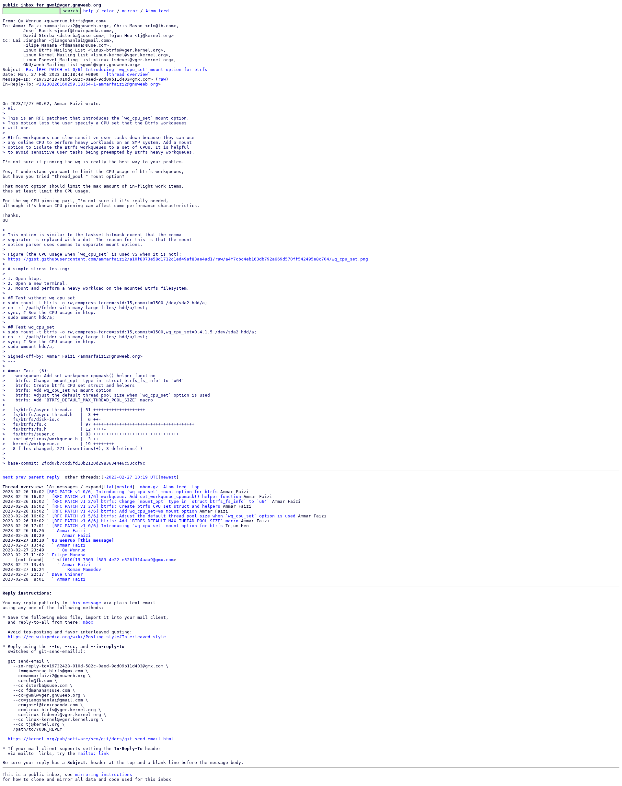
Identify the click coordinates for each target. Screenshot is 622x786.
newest (168, 477)
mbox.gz (149, 486)
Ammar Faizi (71, 530)
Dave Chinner (67, 574)
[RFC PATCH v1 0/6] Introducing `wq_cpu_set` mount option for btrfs (132, 491)
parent (36, 477)
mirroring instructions (103, 774)
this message (85, 602)
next (8, 477)
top (196, 486)
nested (124, 486)
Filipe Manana (69, 554)
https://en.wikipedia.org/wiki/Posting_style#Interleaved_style (87, 636)
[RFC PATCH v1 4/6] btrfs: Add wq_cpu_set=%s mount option (124, 511)
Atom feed (157, 10)
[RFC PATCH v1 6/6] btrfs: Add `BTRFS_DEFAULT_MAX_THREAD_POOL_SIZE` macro (145, 520)
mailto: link (93, 753)
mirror (130, 10)
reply (53, 477)
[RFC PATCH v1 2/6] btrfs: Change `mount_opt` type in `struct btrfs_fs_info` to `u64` (161, 501)
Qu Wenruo (74, 550)
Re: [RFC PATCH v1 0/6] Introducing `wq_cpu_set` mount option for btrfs (116, 69)
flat (109, 486)
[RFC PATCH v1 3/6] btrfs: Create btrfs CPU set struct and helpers (136, 506)
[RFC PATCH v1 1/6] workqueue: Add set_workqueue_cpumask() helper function (146, 496)
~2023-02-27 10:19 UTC (131, 477)
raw (162, 79)
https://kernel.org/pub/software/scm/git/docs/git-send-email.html (91, 738)
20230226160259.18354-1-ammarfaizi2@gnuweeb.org (98, 84)
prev (21, 477)
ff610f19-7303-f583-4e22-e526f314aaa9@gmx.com (117, 559)
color (107, 10)
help (88, 10)
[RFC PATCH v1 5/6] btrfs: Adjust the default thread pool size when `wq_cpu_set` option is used (173, 516)
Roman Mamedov (84, 569)
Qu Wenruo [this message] (83, 540)
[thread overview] (128, 74)
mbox (88, 622)
